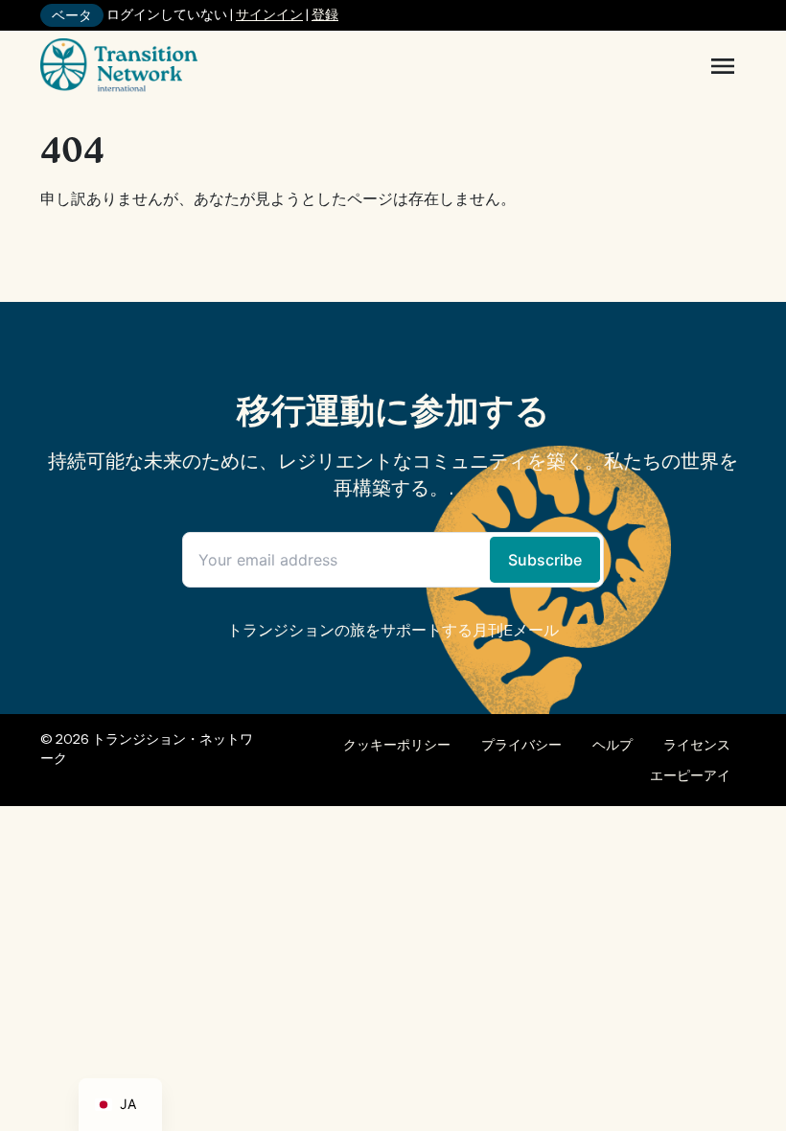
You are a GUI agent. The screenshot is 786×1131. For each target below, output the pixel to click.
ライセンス (696, 744)
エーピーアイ (690, 775)
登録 (325, 14)
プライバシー (521, 744)
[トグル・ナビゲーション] (723, 66)
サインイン (269, 14)
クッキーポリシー (397, 744)
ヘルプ (612, 744)
